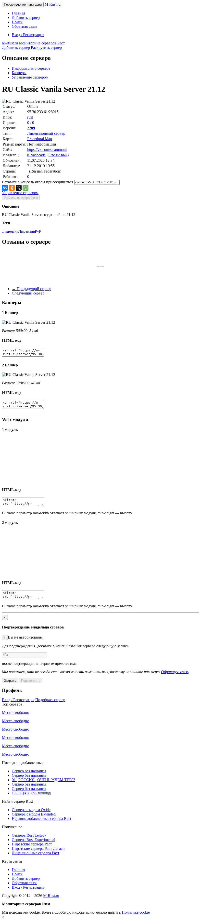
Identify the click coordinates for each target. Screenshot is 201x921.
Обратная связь (24, 26)
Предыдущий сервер (31, 289)
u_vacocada (36, 155)
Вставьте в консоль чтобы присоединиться (37, 182)
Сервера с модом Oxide (31, 810)
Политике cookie (136, 912)
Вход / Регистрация (28, 35)
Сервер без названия (29, 771)
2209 (31, 128)
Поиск (17, 22)
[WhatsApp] (25, 188)
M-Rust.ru (53, 4)
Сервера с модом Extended (34, 814)
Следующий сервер (30, 293)
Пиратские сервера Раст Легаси (38, 848)
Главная (18, 13)
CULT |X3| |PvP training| (31, 793)
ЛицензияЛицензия (18, 231)
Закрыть (10, 680)
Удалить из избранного (21, 198)
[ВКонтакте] (5, 188)
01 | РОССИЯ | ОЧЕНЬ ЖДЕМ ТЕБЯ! (43, 780)
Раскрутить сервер (46, 47)
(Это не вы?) (58, 155)
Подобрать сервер (50, 700)
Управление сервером (30, 77)
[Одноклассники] (12, 188)
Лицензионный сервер (46, 133)
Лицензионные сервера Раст (35, 853)
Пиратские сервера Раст (32, 844)
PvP (38, 231)
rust (30, 117)
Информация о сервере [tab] (31, 68)
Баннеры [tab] (19, 73)
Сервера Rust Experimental (33, 840)
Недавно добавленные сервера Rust (41, 818)
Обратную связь (174, 672)
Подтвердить (30, 680)
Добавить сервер (26, 17)
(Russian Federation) (44, 171)
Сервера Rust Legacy (29, 835)
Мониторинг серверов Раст (33, 43)
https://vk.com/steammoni (47, 149)
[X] (19, 188)
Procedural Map (39, 139)
